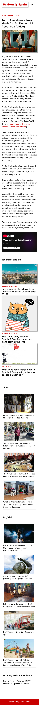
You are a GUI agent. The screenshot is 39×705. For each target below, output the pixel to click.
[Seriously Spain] (15, 4)
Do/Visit (8, 517)
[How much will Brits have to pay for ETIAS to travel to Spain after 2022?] (19, 273)
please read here (21, 683)
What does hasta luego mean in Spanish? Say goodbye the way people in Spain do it (18, 372)
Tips (17, 15)
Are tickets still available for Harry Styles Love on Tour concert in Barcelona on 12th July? (17, 548)
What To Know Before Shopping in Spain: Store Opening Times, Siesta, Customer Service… (18, 504)
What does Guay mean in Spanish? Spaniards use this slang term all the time (17, 339)
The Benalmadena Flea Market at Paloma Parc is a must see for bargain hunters (19, 445)
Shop (6, 387)
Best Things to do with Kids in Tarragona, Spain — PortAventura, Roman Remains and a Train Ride (17, 662)
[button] (32, 4)
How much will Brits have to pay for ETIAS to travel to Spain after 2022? (19, 292)
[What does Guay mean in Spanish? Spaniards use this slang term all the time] (19, 313)
